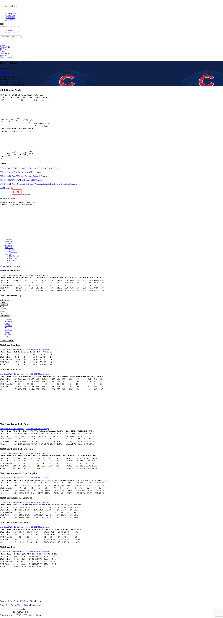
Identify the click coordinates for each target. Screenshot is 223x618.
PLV (6, 262)
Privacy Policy (5, 605)
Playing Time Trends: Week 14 (21, 172)
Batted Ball (9, 248)
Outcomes (13, 252)
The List (3, 49)
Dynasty (3, 45)
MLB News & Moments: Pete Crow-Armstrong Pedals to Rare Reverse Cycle (39, 184)
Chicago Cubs (5, 73)
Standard (8, 244)
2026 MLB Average (37, 275)
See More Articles (6, 188)
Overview (8, 239)
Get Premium (9, 30)
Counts (12, 260)
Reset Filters (5, 315)
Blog (32, 605)
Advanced (8, 246)
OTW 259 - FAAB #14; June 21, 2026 (23, 180)
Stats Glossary (14, 266)
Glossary (37, 605)
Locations (12, 258)
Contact (12, 250)
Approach (8, 254)
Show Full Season (7, 340)
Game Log (9, 241)
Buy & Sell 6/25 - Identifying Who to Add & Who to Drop (30, 168)
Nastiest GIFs (5, 47)
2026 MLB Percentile (12, 275)
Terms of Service (17, 605)
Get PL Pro (26, 195)
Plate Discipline (15, 256)
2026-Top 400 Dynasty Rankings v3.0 (23, 176)
